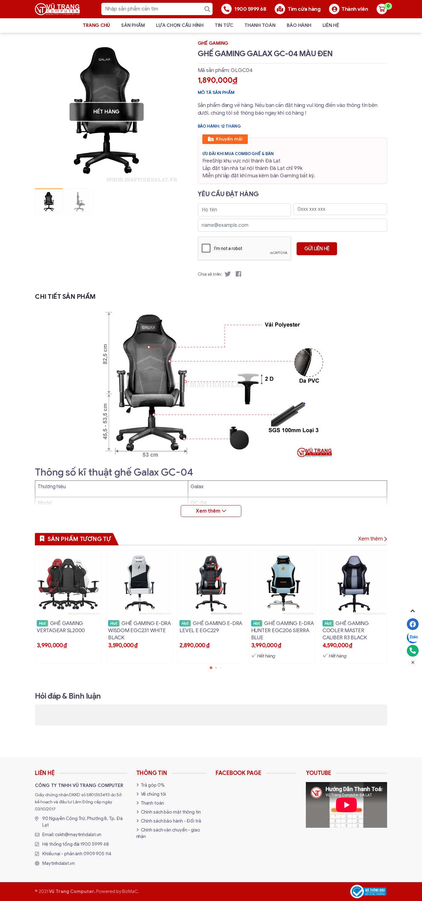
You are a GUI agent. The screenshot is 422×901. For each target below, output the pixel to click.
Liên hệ (331, 25)
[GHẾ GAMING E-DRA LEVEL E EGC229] (211, 607)
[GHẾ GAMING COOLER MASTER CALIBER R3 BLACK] (354, 607)
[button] (169, 112)
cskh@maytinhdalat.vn (78, 834)
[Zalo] (413, 637)
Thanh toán (260, 25)
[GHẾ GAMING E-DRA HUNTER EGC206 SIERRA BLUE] (282, 607)
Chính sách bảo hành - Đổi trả (171, 821)
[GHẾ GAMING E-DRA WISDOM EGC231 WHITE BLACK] (139, 607)
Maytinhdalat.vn (58, 863)
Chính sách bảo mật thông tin (171, 812)
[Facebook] (413, 624)
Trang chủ (96, 25)
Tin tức (224, 25)
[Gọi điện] (413, 651)
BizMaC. (130, 891)
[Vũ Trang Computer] (57, 9)
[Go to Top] (413, 611)
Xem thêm (370, 538)
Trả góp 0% (153, 785)
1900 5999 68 (94, 844)
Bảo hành (299, 25)
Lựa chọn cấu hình (180, 25)
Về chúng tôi (153, 794)
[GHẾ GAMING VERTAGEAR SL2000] (68, 607)
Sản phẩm (133, 25)
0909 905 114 (97, 854)
